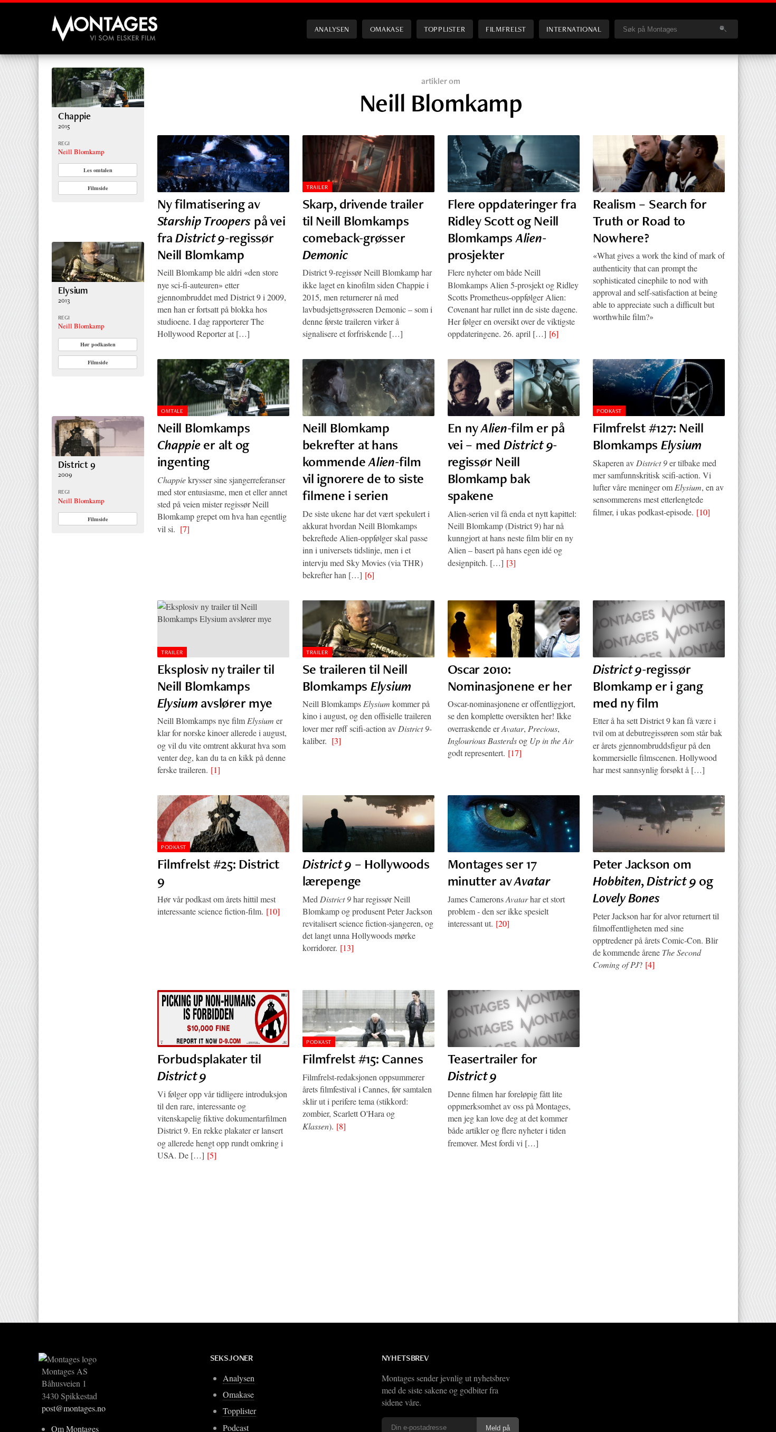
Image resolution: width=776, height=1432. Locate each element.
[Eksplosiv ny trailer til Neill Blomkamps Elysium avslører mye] (223, 628)
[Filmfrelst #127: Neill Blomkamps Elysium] (659, 387)
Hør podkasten (98, 344)
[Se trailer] (98, 103)
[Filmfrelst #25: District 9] (223, 823)
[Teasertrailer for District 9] (514, 1018)
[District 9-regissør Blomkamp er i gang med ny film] (659, 628)
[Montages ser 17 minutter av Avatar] (514, 823)
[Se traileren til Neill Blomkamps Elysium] (368, 628)
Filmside (98, 188)
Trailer (317, 187)
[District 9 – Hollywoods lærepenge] (368, 823)
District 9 (76, 464)
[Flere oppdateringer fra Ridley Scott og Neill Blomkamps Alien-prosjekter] (514, 163)
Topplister (444, 29)
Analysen (332, 29)
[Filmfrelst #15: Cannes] (368, 1018)
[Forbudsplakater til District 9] (223, 1018)
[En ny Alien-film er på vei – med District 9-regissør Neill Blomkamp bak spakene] (514, 387)
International (573, 29)
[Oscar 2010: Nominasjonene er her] (514, 628)
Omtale (172, 410)
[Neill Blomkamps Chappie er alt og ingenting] (223, 387)
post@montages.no (74, 1408)
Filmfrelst (506, 29)
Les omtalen (97, 170)
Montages (69, 20)
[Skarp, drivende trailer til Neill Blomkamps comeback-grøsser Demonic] (368, 163)
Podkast (609, 410)
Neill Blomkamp (81, 151)
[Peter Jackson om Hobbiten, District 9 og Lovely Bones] (659, 823)
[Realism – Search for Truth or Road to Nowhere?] (659, 163)
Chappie (74, 116)
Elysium (73, 290)
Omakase (386, 29)
